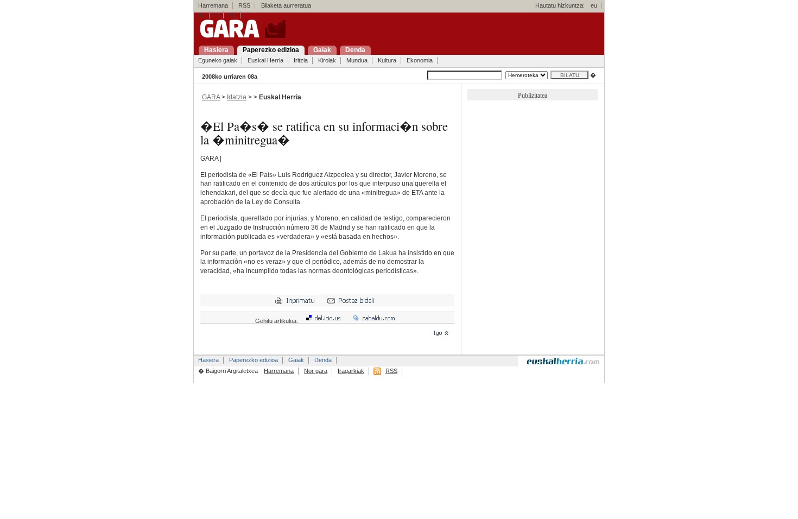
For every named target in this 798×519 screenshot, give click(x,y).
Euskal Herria (265, 60)
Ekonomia (420, 60)
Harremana (213, 5)
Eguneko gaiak (217, 60)
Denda (323, 360)
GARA (211, 97)
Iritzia (301, 60)
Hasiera (208, 360)
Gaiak (296, 360)
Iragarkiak (351, 371)
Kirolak (327, 60)
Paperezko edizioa (253, 360)
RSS (244, 5)
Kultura (387, 60)
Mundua (357, 60)
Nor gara (315, 371)
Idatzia (236, 97)
